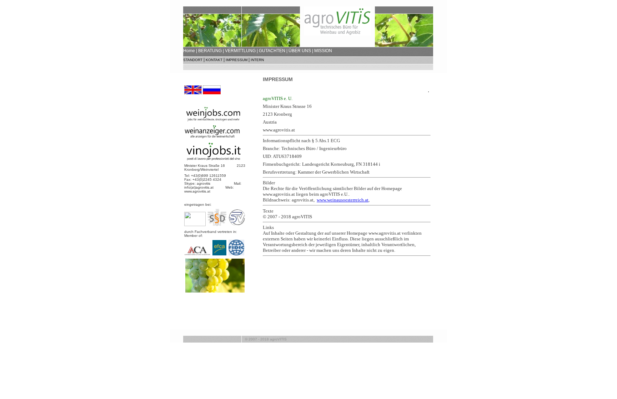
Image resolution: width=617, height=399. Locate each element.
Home (189, 50)
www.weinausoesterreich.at (342, 200)
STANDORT (192, 60)
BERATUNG (210, 50)
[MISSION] (215, 291)
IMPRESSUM (236, 60)
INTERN (257, 60)
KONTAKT (214, 60)
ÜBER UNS (300, 50)
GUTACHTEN (272, 50)
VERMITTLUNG (240, 50)
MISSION (323, 50)
